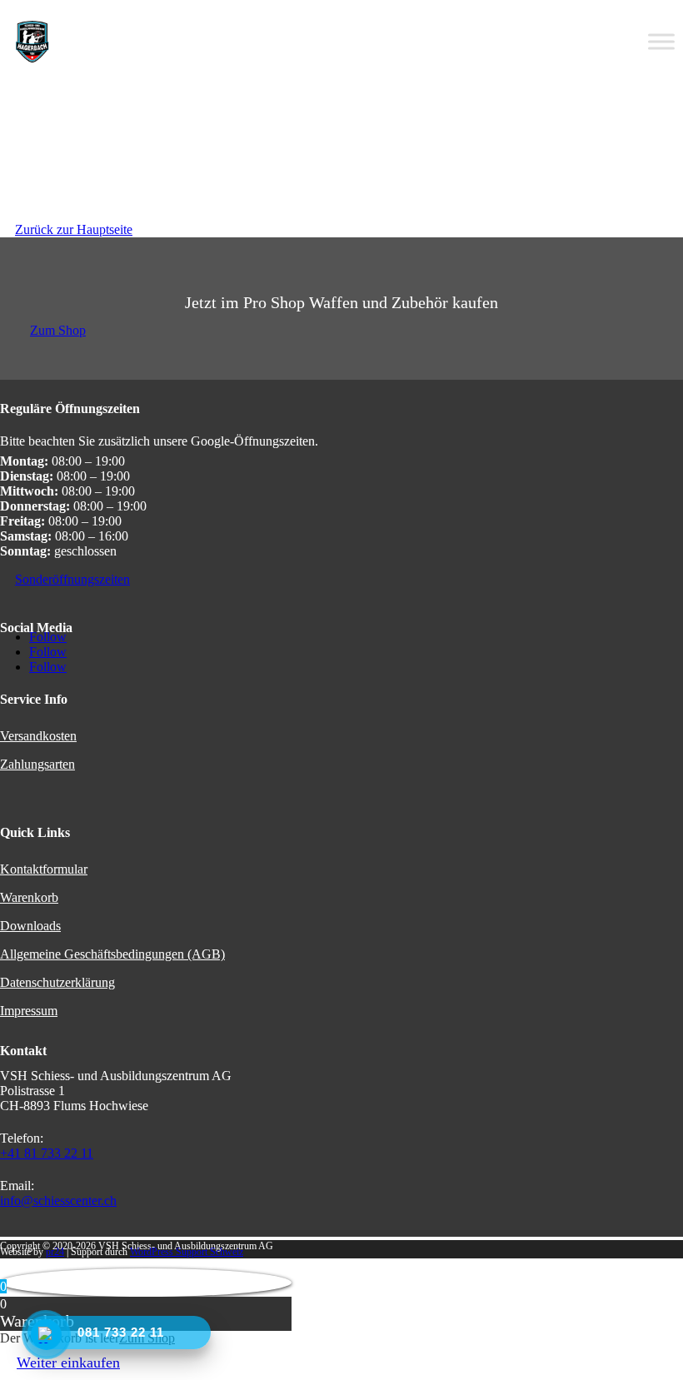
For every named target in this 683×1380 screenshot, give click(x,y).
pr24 (55, 1252)
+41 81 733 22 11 (46, 1153)
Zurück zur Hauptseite (73, 229)
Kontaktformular (43, 869)
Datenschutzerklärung (57, 982)
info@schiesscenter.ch (58, 1200)
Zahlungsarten (37, 764)
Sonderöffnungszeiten (72, 579)
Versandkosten (38, 736)
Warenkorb (29, 897)
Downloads (30, 926)
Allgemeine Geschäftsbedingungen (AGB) (112, 954)
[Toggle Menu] (661, 41)
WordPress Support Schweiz (186, 1252)
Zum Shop (58, 330)
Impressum (28, 1011)
